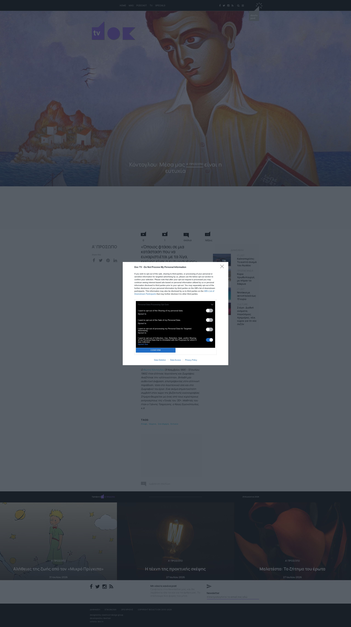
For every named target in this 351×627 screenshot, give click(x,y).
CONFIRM (156, 350)
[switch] (209, 310)
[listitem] (175, 304)
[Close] (223, 267)
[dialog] (175, 313)
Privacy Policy (191, 360)
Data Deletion (160, 360)
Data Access (175, 360)
